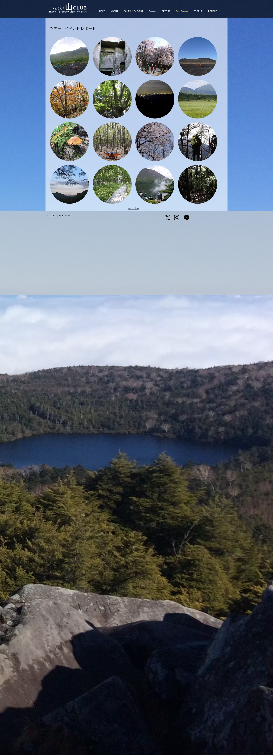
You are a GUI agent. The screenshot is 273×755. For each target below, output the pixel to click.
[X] (167, 217)
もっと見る (133, 208)
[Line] (186, 217)
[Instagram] (176, 217)
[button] (69, 56)
